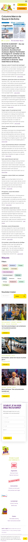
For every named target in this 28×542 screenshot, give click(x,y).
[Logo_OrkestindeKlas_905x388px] (4, 496)
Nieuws (19, 278)
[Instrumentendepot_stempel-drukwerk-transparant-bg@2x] (14, 481)
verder (12, 107)
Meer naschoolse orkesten (14, 520)
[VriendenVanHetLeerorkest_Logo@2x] (14, 465)
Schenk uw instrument (14, 488)
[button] (26, 1)
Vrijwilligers (6, 285)
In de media (14, 268)
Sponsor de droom (14, 475)
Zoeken (17, 296)
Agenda (5, 265)
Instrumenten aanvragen (14, 490)
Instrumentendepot (7, 275)
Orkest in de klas (14, 503)
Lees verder (20, 76)
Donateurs (12, 265)
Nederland (11, 278)
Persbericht (13, 281)
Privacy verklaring (13, 530)
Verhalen (21, 281)
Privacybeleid (3, 540)
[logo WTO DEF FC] (4, 511)
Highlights (5, 268)
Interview (18, 275)
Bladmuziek (14, 505)
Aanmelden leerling (14, 518)
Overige (5, 281)
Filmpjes (20, 265)
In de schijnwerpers (7, 272)
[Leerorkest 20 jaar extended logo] (6, 8)
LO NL (4, 278)
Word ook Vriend (14, 473)
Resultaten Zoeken (9, 292)
